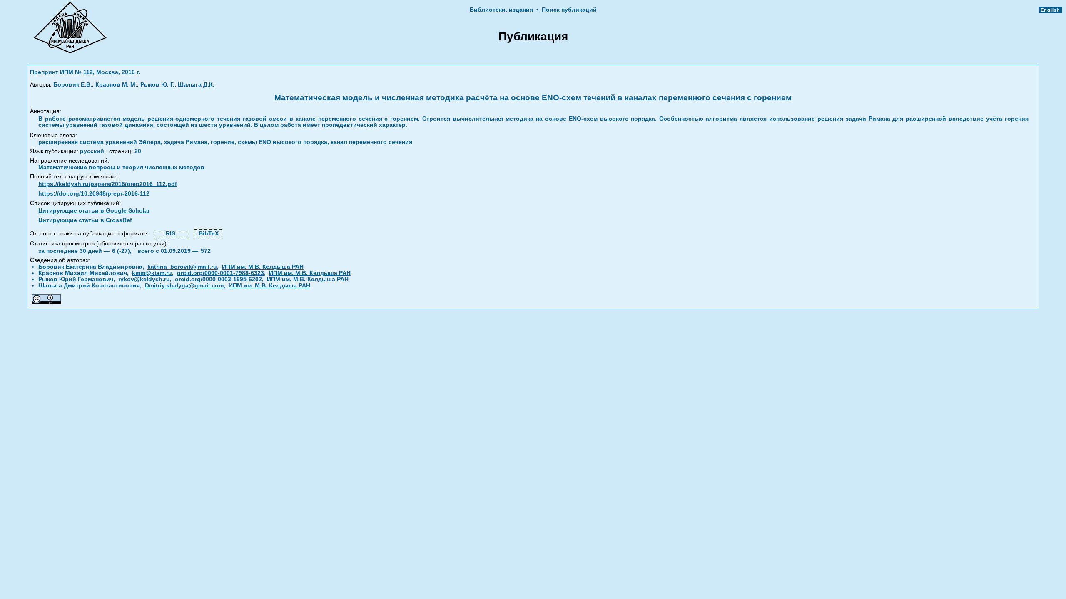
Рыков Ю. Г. (157, 85)
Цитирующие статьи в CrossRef (85, 220)
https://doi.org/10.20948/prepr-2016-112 (93, 194)
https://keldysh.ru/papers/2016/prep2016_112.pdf (107, 184)
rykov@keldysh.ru (144, 279)
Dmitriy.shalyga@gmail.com (184, 285)
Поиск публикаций (569, 10)
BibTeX (209, 233)
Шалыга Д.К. (196, 85)
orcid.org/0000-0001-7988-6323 (220, 273)
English (1050, 9)
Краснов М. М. (116, 85)
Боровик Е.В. (72, 85)
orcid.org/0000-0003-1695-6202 (218, 279)
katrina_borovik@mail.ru (182, 267)
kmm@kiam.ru (152, 273)
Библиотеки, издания (501, 10)
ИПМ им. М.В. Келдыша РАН (263, 267)
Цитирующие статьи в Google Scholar (94, 211)
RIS (170, 233)
